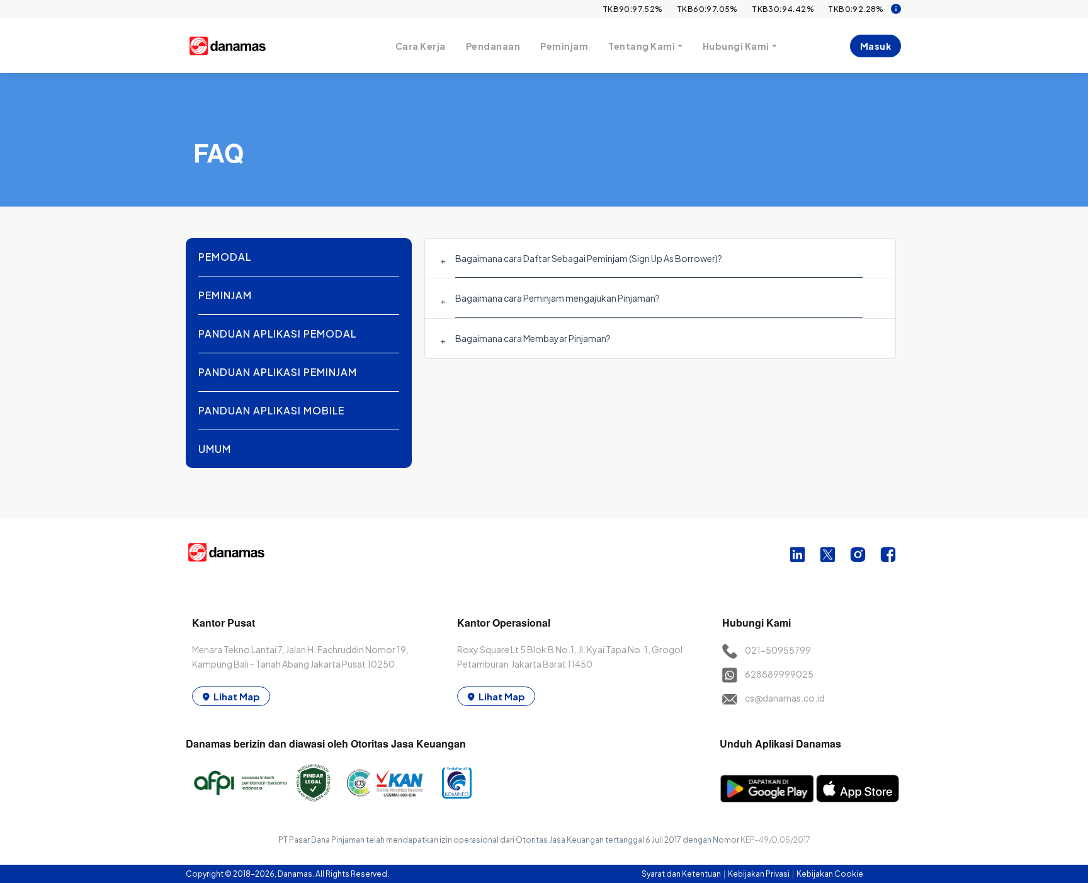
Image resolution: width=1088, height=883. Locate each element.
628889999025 (779, 674)
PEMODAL (224, 256)
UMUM (214, 448)
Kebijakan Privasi (759, 874)
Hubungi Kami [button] (736, 46)
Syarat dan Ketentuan (682, 874)
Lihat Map (236, 696)
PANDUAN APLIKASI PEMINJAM (277, 372)
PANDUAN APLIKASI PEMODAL (277, 333)
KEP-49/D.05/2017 (775, 840)
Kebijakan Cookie (829, 874)
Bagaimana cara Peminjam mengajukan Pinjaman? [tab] (557, 298)
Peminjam (564, 46)
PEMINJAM (225, 295)
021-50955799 (778, 650)
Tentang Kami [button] (641, 46)
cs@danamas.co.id (785, 698)
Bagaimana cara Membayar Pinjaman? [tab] (533, 338)
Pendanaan (493, 46)
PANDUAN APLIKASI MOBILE (271, 410)
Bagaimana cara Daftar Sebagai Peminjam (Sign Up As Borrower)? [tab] (588, 258)
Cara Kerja (420, 46)
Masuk (876, 46)
